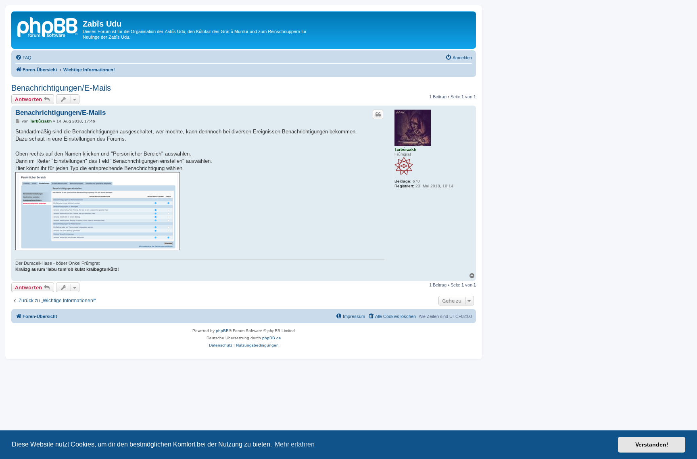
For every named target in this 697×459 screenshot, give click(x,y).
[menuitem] (23, 57)
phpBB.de (271, 338)
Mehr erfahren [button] (295, 444)
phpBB (222, 330)
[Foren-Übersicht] (48, 26)
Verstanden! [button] (651, 444)
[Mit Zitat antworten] (378, 114)
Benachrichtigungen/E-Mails (61, 87)
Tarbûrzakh (405, 149)
